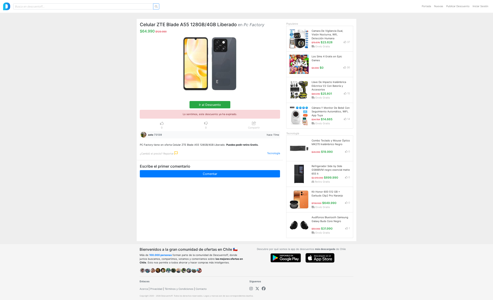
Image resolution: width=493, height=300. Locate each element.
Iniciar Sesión (480, 6)
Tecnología (273, 153)
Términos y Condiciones (179, 288)
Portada (426, 6)
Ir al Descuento (210, 105)
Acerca (144, 288)
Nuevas (438, 6)
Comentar (210, 174)
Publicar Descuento (458, 6)
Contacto (201, 288)
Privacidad (156, 288)
